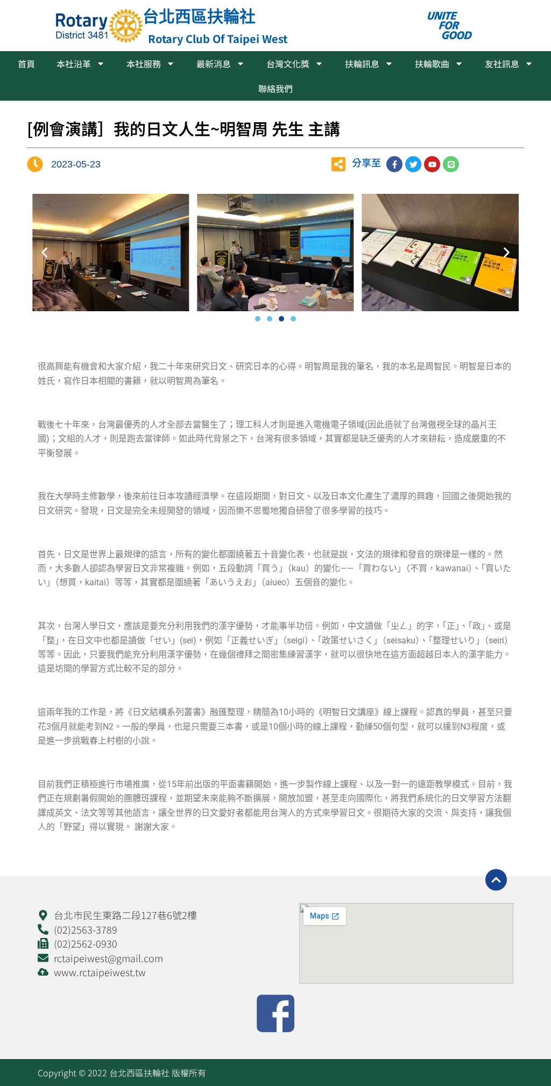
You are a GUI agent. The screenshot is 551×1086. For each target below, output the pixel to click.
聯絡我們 (275, 88)
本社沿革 (73, 63)
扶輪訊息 (362, 63)
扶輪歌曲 (432, 63)
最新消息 (213, 63)
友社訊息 (502, 63)
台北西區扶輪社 (199, 16)
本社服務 (143, 63)
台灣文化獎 (287, 63)
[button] (44, 253)
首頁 (26, 63)
